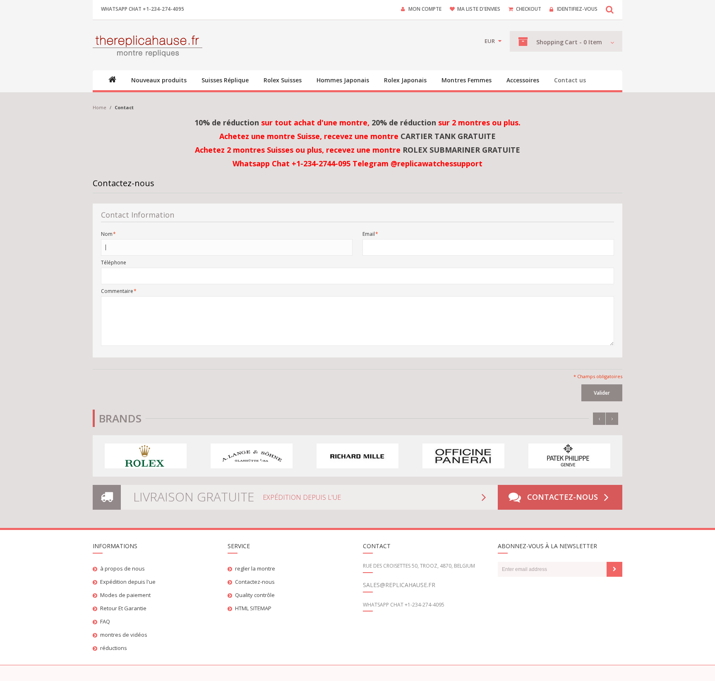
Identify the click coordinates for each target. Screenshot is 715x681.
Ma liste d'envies (478, 8)
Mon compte (424, 8)
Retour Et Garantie (123, 608)
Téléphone (113, 262)
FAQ (105, 621)
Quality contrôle (255, 595)
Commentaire (117, 291)
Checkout (528, 8)
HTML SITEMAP (253, 608)
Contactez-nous (562, 497)
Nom (107, 233)
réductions (113, 648)
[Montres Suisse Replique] (147, 45)
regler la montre (255, 568)
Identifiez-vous (577, 8)
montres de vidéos (123, 634)
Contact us (570, 80)
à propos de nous (122, 568)
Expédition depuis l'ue (128, 581)
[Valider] (614, 569)
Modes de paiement (125, 595)
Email (368, 233)
